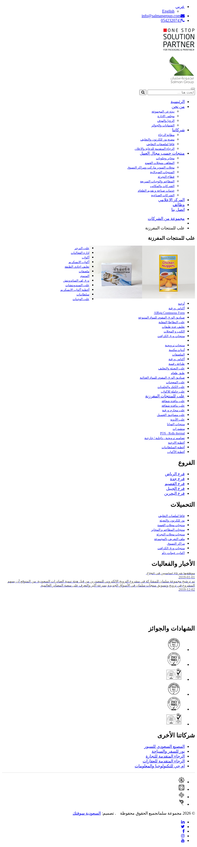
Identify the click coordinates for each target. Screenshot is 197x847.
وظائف (179, 204)
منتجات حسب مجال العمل (162, 153)
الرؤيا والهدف (165, 121)
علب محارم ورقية (173, 410)
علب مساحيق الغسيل (171, 415)
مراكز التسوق (176, 543)
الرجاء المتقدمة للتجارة (165, 756)
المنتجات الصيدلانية (162, 172)
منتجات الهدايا (176, 424)
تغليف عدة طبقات (173, 327)
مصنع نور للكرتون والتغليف (157, 139)
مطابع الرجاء (166, 135)
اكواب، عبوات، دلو (173, 553)
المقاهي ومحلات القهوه (159, 163)
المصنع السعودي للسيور (164, 746)
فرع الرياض (175, 474)
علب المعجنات (175, 382)
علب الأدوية (177, 419)
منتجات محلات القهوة (171, 525)
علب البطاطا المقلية (172, 322)
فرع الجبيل (175, 488)
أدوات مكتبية (177, 350)
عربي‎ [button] (180, 6)
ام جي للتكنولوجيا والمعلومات (160, 766)
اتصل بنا (178, 209)
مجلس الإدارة (165, 116)
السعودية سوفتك (87, 813)
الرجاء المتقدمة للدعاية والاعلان (154, 149)
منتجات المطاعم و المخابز (168, 530)
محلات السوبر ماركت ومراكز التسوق (150, 167)
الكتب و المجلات (174, 331)
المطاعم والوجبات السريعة (157, 181)
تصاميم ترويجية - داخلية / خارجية (164, 438)
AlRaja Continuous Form (169, 313)
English (168, 11)
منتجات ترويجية (175, 345)
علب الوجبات (81, 299)
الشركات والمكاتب (162, 186)
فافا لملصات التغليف (171, 516)
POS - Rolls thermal (172, 433)
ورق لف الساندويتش (76, 280)
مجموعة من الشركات (166, 218)
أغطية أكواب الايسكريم (74, 290)
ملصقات (84, 271)
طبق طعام (178, 373)
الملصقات (178, 354)
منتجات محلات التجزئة (170, 534)
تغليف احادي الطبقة (77, 266)
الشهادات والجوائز (162, 125)
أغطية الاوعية (176, 442)
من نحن (178, 106)
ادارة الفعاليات (80, 253)
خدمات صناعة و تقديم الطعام (156, 190)
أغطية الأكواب (176, 452)
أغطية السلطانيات (173, 447)
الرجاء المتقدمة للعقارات (164, 761)
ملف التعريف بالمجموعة (169, 539)
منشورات (179, 429)
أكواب (85, 257)
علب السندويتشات (77, 285)
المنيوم (84, 276)
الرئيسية (178, 101)
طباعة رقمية (177, 364)
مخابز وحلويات (165, 158)
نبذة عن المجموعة (163, 111)
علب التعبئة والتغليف (171, 368)
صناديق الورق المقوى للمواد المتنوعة (161, 317)
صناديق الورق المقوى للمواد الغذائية (162, 377)
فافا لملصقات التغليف (160, 144)
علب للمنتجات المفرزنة (165, 396)
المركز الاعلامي (171, 200)
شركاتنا (178, 130)
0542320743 (171, 20)
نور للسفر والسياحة (168, 751)
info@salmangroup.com (161, 16)
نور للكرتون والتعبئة (172, 520)
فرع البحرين (174, 493)
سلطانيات (82, 294)
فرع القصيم (175, 483)
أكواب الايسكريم (78, 262)
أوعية (181, 303)
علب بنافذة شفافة (173, 401)
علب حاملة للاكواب (173, 391)
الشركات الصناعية (162, 195)
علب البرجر (81, 248)
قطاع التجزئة (166, 177)
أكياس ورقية (177, 308)
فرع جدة (177, 479)
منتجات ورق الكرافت (171, 336)
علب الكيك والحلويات (171, 387)
